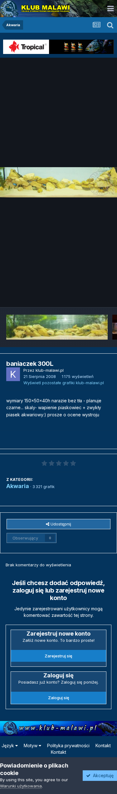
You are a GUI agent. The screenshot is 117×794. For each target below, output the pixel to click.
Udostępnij (60, 523)
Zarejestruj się (58, 655)
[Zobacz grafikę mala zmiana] (57, 327)
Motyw (31, 745)
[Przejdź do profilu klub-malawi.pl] (13, 374)
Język (8, 745)
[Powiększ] (58, 182)
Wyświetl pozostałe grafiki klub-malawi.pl (63, 382)
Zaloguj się (58, 697)
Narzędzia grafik (87, 295)
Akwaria (17, 486)
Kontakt (103, 745)
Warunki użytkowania (21, 785)
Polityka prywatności (68, 745)
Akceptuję (102, 775)
